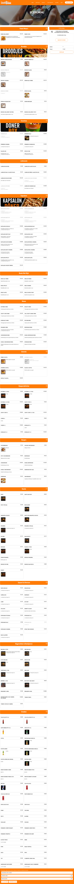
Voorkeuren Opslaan (12, 881)
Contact (43, 2)
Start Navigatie (50, 2)
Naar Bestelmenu (62, 40)
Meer (62, 2)
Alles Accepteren (5, 881)
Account (57, 2)
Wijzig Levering (69, 2)
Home (33, 2)
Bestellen (38, 2)
